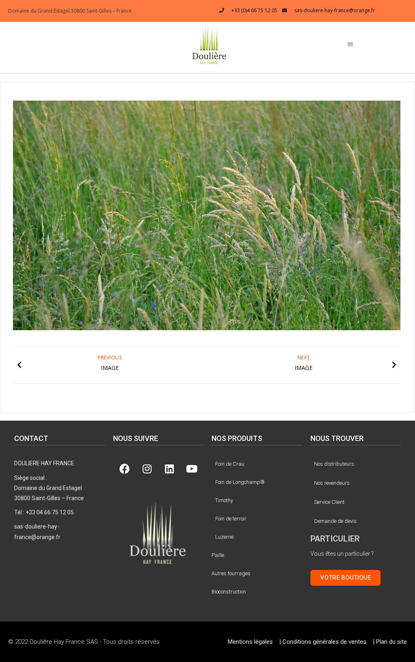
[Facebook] (125, 468)
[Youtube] (192, 468)
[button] (209, 44)
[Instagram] (147, 468)
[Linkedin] (169, 468)
